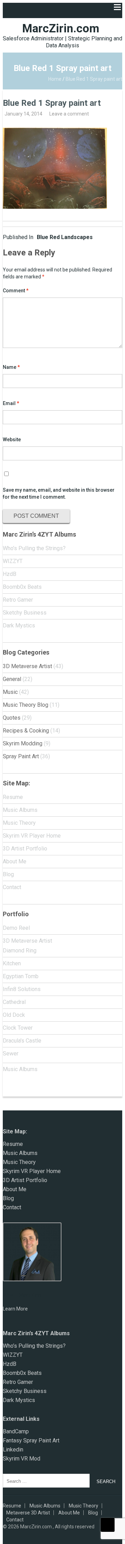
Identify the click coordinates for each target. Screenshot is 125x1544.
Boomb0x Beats (22, 587)
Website (12, 439)
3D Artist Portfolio (25, 848)
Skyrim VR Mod (21, 1458)
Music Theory (19, 822)
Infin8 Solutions (22, 989)
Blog (8, 874)
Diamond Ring (19, 950)
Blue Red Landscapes (48, 237)
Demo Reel (16, 928)
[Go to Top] (108, 1525)
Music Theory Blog (25, 705)
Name (11, 367)
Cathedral (14, 1002)
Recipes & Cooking (26, 730)
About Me (14, 861)
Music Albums (20, 810)
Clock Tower (18, 1027)
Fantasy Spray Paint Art (31, 1440)
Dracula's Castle (22, 1040)
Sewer (10, 1053)
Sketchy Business (25, 612)
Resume (13, 797)
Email (11, 403)
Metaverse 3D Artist (28, 1512)
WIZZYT (13, 561)
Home (54, 79)
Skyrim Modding (22, 743)
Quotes (11, 717)
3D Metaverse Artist (27, 666)
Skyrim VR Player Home (32, 835)
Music (10, 692)
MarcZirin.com (60, 28)
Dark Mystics (19, 625)
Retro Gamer (18, 599)
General (12, 679)
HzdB (9, 574)
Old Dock (14, 1015)
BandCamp (16, 1431)
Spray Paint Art (21, 756)
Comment (15, 290)
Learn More (15, 1309)
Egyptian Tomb (21, 976)
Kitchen (12, 963)
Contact (12, 887)
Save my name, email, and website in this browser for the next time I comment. (59, 493)
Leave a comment (69, 114)
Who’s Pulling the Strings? (34, 548)
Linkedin (13, 1449)
